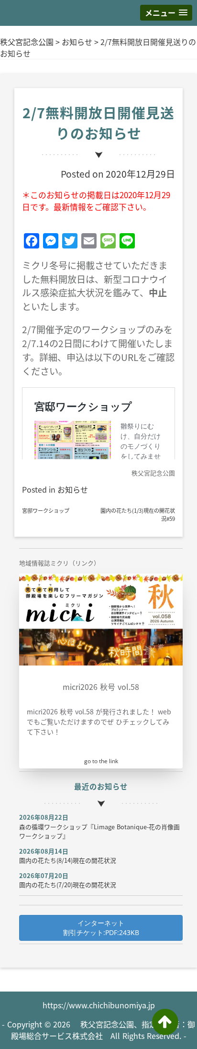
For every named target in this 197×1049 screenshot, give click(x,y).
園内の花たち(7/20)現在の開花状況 (67, 884)
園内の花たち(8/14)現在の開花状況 (67, 860)
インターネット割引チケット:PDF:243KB (101, 927)
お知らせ (77, 41)
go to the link (101, 761)
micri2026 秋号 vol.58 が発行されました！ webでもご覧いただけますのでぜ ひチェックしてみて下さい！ (99, 721)
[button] (166, 13)
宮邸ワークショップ (45, 510)
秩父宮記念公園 (27, 41)
